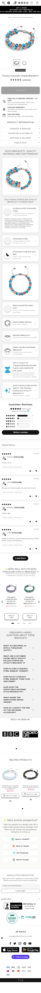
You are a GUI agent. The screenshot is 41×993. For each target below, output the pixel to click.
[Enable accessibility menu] (8, 3)
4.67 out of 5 (26, 409)
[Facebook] (10, 943)
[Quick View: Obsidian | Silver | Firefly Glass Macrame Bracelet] (30, 799)
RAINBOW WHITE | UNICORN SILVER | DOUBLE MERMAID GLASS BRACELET (10, 787)
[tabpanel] (10, 734)
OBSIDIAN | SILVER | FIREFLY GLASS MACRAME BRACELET (30, 786)
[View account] (31, 3)
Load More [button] (20, 558)
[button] (30, 471)
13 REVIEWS (26, 80)
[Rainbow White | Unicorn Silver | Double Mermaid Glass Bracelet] (10, 774)
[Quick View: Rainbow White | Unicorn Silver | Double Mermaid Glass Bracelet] (10, 801)
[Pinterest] (24, 943)
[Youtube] (29, 943)
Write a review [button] (20, 432)
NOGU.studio (20, 3)
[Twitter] (14, 943)
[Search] (3, 3)
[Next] (37, 38)
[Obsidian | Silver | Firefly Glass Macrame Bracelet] (31, 774)
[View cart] (37, 3)
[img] (6, 454)
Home (9, 17)
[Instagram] (19, 943)
